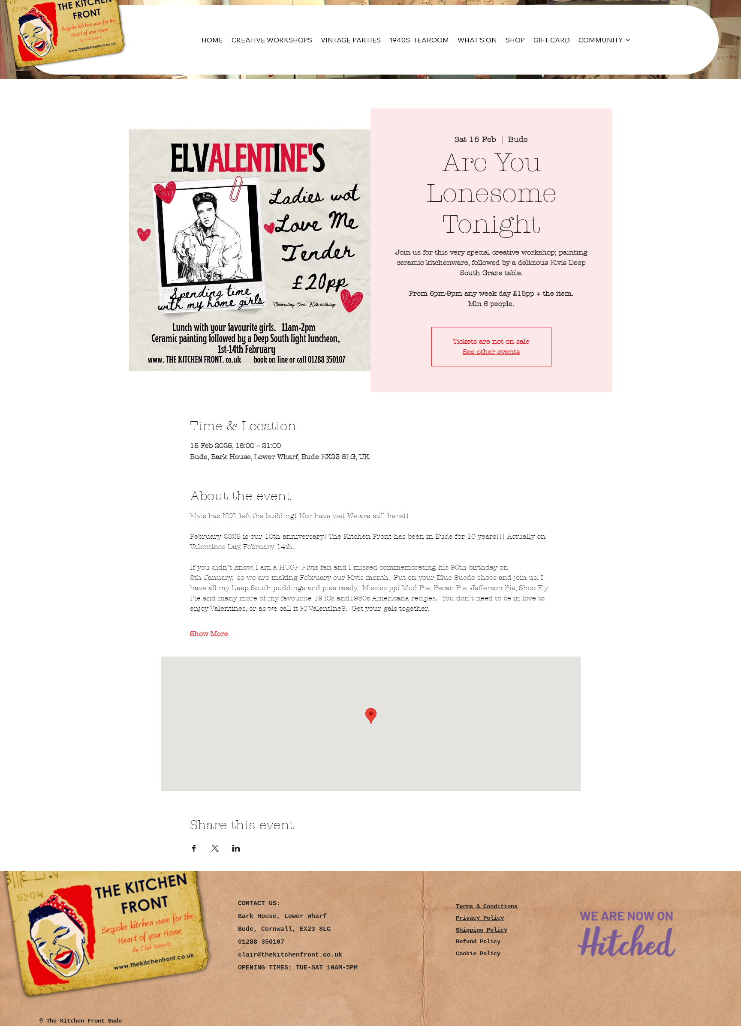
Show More (209, 634)
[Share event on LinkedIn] (236, 848)
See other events (491, 352)
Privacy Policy (480, 918)
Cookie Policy (478, 954)
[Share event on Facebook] (194, 848)
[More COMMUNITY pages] (628, 40)
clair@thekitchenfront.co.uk (290, 955)
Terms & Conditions (487, 906)
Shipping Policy (481, 930)
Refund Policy (478, 942)
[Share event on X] (215, 848)
